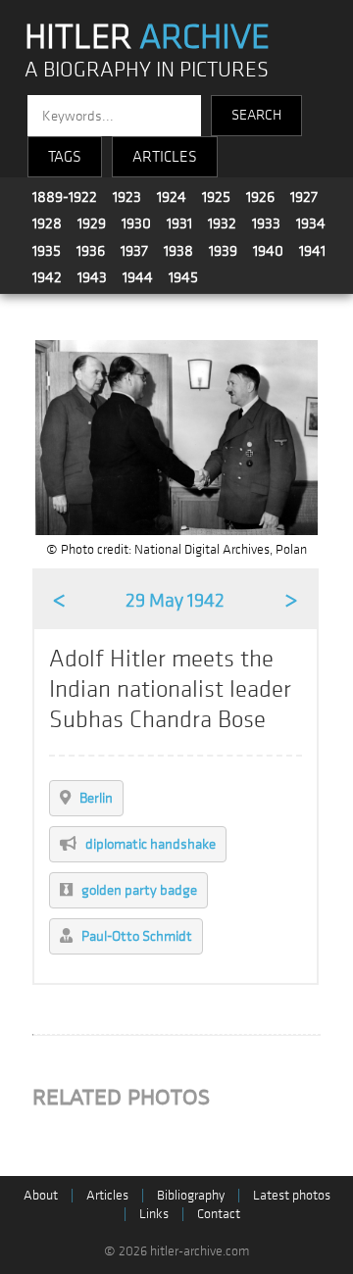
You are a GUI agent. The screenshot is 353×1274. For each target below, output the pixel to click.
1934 (311, 223)
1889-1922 (64, 197)
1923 (127, 197)
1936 (90, 251)
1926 (260, 197)
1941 (312, 251)
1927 (304, 197)
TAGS (64, 157)
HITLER (147, 37)
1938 (178, 251)
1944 (138, 277)
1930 (136, 223)
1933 (266, 223)
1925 (216, 197)
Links (154, 1213)
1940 (268, 251)
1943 (92, 277)
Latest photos (291, 1195)
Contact (218, 1213)
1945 (183, 277)
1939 (223, 251)
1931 (179, 223)
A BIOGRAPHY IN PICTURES (147, 70)
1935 (46, 251)
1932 (222, 223)
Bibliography (191, 1195)
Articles (107, 1195)
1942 (47, 277)
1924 (171, 197)
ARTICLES (164, 157)
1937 (134, 251)
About (41, 1195)
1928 (47, 223)
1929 (91, 223)
